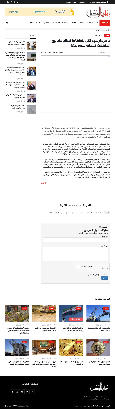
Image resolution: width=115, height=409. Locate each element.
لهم (62, 212)
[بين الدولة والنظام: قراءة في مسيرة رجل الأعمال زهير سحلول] (71, 321)
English (68, 2)
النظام (57, 212)
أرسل (105, 278)
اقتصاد (75, 2)
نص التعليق (104, 246)
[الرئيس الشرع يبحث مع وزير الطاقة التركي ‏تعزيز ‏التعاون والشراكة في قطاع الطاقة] (44, 355)
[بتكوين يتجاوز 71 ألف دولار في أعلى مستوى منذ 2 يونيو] (98, 355)
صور (31, 23)
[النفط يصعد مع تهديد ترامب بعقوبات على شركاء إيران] (98, 321)
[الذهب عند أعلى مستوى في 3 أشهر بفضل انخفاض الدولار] (44, 321)
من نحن (101, 406)
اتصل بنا (76, 406)
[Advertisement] (75, 121)
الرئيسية (105, 23)
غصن (67, 212)
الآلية (50, 212)
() (85, 204)
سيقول (82, 212)
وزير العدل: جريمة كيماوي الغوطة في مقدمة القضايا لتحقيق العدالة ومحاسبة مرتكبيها (15, 85)
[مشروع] (17, 321)
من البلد (57, 23)
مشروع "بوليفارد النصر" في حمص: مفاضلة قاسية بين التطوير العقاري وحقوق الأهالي (18, 330)
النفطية (89, 212)
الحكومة (74, 212)
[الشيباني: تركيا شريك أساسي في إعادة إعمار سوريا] (31, 102)
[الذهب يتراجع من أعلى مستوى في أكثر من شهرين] (71, 355)
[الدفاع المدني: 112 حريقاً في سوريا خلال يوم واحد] (31, 113)
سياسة (82, 23)
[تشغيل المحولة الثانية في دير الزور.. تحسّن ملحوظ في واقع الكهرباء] (17, 355)
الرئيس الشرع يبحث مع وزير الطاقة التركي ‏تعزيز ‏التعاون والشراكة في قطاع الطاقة (44, 364)
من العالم (47, 23)
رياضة (66, 23)
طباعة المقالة (45, 52)
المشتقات (97, 212)
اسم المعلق (104, 236)
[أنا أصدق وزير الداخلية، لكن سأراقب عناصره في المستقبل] (31, 49)
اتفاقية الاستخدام (93, 406)
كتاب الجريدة (93, 23)
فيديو (38, 23)
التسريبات (82, 2)
